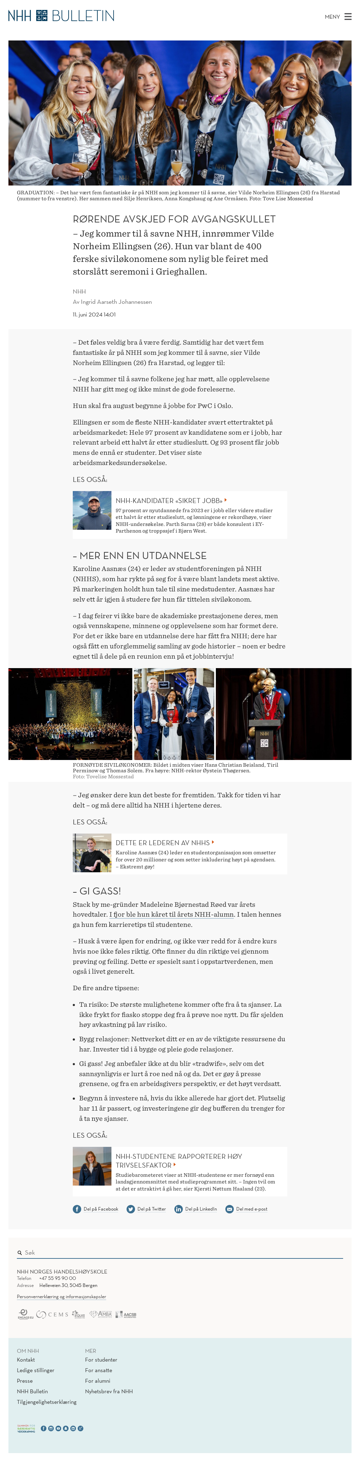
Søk (333, 1250)
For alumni (97, 1380)
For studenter (101, 1359)
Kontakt (26, 1359)
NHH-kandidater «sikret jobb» (169, 500)
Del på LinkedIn (201, 1209)
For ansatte (98, 1370)
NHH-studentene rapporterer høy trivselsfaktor (179, 1160)
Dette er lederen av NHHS (163, 842)
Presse (25, 1380)
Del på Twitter (151, 1209)
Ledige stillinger (35, 1370)
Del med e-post (252, 1209)
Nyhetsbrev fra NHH (109, 1391)
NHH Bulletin (32, 1391)
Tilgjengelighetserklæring (47, 1401)
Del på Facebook (101, 1209)
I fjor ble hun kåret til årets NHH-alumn (171, 914)
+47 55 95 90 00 (57, 1278)
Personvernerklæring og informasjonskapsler (61, 1296)
